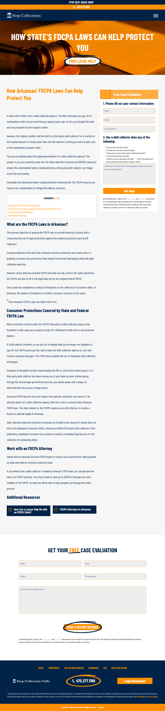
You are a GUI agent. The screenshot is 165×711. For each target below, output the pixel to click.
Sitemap (101, 707)
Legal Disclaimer (135, 681)
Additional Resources (17, 215)
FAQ (105, 667)
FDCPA (41, 667)
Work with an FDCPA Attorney (20, 212)
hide (56, 198)
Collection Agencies (74, 667)
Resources (94, 667)
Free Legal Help (82, 61)
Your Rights (54, 667)
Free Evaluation (119, 667)
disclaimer (142, 199)
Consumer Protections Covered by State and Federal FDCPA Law (34, 208)
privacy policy (131, 199)
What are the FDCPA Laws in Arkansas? (24, 205)
